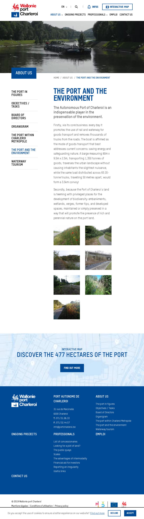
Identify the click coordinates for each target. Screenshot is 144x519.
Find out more (97, 513)
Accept (130, 513)
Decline (114, 513)
